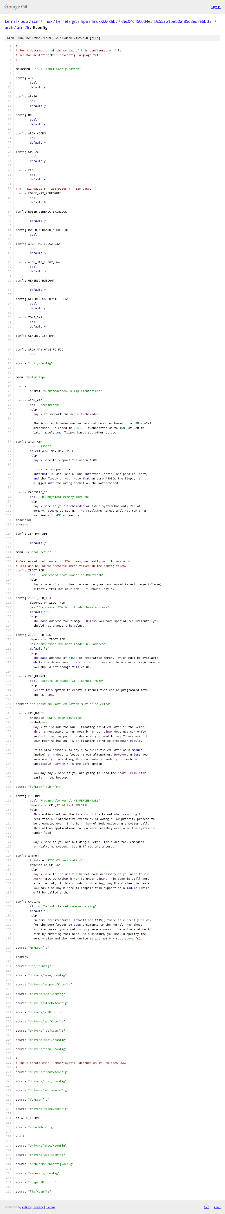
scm (36, 21)
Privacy (38, 1207)
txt (206, 1207)
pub (24, 21)
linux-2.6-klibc (105, 21)
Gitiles (26, 1207)
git (74, 21)
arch (9, 27)
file (94, 38)
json (217, 1207)
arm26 (23, 27)
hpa (84, 21)
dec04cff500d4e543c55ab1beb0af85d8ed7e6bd (165, 21)
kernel (11, 21)
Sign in (216, 7)
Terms (50, 1207)
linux (47, 21)
